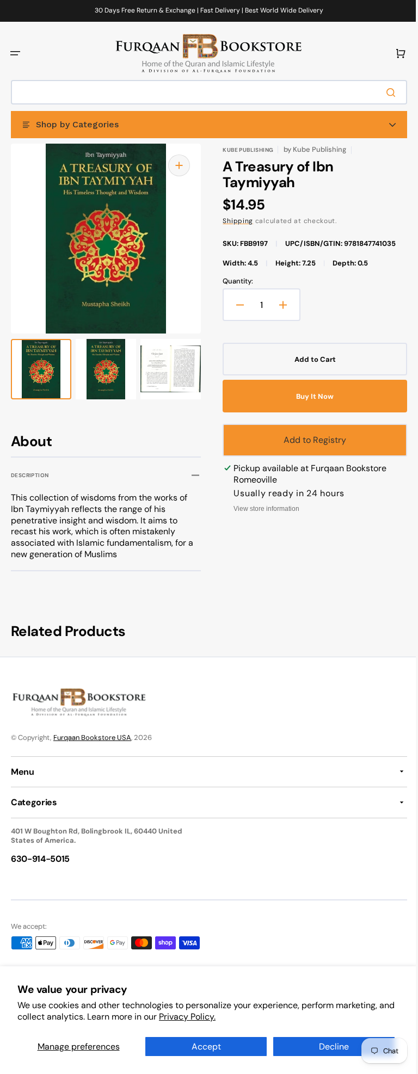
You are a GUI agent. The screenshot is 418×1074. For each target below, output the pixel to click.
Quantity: (234, 281)
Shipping (234, 221)
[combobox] (205, 92)
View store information (263, 509)
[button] (15, 53)
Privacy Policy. (204, 1016)
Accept (202, 1046)
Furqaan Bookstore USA (92, 737)
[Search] (385, 92)
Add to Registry (309, 440)
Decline (327, 1046)
